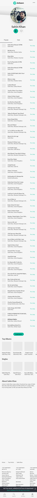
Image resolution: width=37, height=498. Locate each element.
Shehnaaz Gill (19, 475)
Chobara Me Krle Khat (14, 296)
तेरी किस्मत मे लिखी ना (12, 319)
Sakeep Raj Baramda (13, 304)
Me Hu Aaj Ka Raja (13, 285)
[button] (21, 31)
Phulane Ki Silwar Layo (14, 142)
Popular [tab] (6, 40)
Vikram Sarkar (5, 483)
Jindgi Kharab (11, 165)
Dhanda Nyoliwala (6, 476)
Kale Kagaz (33, 480)
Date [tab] (18, 40)
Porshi (15, 315)
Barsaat (32, 473)
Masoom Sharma (6, 472)
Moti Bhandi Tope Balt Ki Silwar (17, 153)
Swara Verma (5, 475)
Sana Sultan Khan (20, 478)
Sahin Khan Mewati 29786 (15, 67)
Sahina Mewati (17, 86)
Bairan (31, 472)
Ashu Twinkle (5, 480)
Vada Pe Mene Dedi (13, 245)
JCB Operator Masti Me (14, 233)
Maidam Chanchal (18, 58)
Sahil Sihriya (17, 149)
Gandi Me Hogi (12, 256)
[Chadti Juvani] (29, 346)
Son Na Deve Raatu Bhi (14, 102)
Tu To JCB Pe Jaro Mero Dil (15, 130)
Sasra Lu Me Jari (12, 222)
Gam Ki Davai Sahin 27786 (17, 373)
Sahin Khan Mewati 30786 (15, 45)
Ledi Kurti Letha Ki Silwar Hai (16, 193)
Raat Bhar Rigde (12, 159)
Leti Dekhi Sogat (12, 147)
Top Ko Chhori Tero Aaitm (15, 90)
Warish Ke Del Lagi (13, 136)
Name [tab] (31, 40)
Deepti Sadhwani (20, 472)
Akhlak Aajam (17, 326)
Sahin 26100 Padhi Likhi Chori (16, 73)
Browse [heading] (18, 481)
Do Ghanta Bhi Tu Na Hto (15, 262)
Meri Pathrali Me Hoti (14, 279)
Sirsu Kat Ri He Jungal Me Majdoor (17, 273)
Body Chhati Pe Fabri (13, 205)
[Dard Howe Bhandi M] (17, 346)
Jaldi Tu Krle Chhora (13, 268)
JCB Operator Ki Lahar (14, 107)
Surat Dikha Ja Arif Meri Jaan (16, 239)
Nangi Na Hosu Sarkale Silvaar (16, 291)
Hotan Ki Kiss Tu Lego (14, 250)
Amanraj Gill (5, 473)
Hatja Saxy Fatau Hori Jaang (15, 182)
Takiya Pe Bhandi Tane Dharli (16, 113)
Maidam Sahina (18, 52)
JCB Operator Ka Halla (14, 228)
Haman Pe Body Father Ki (6, 352)
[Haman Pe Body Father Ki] (6, 346)
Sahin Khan (19, 26)
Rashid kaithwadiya (13, 178)
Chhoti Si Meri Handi (13, 96)
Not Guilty (32, 483)
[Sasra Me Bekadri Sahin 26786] (29, 366)
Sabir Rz (16, 166)
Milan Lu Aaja (11, 79)
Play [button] (16, 31)
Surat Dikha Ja (12, 199)
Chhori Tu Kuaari (12, 170)
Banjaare (4, 481)
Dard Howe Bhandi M (17, 352)
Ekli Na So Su (11, 50)
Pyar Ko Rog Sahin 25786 (15, 62)
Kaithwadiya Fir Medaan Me (15, 176)
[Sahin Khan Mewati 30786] (6, 366)
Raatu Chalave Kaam (13, 210)
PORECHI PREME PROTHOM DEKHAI (18, 313)
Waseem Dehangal (19, 109)
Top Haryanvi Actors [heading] (20, 468)
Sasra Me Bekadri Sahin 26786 (29, 373)
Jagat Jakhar (19, 476)
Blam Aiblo (11, 56)
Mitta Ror (4, 486)
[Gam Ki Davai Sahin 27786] (17, 366)
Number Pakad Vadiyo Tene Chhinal (18, 216)
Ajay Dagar (19, 473)
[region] (18, 462)
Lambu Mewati (12, 85)
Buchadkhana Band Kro (14, 325)
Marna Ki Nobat (12, 125)
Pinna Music (5, 485)
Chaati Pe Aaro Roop (13, 188)
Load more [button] (18, 334)
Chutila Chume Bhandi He (15, 302)
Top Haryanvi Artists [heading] (6, 468)
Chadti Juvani (29, 352)
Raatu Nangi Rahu (13, 119)
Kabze (31, 481)
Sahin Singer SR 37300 (14, 308)
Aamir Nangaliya (18, 92)
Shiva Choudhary (6, 478)
